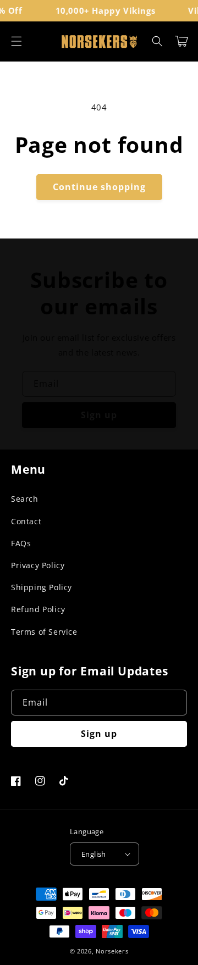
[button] (16, 41)
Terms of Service (44, 631)
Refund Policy (38, 609)
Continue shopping (99, 187)
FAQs (21, 543)
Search (24, 498)
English (93, 854)
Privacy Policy (37, 565)
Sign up (99, 415)
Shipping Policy (41, 587)
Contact (26, 521)
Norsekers (112, 951)
